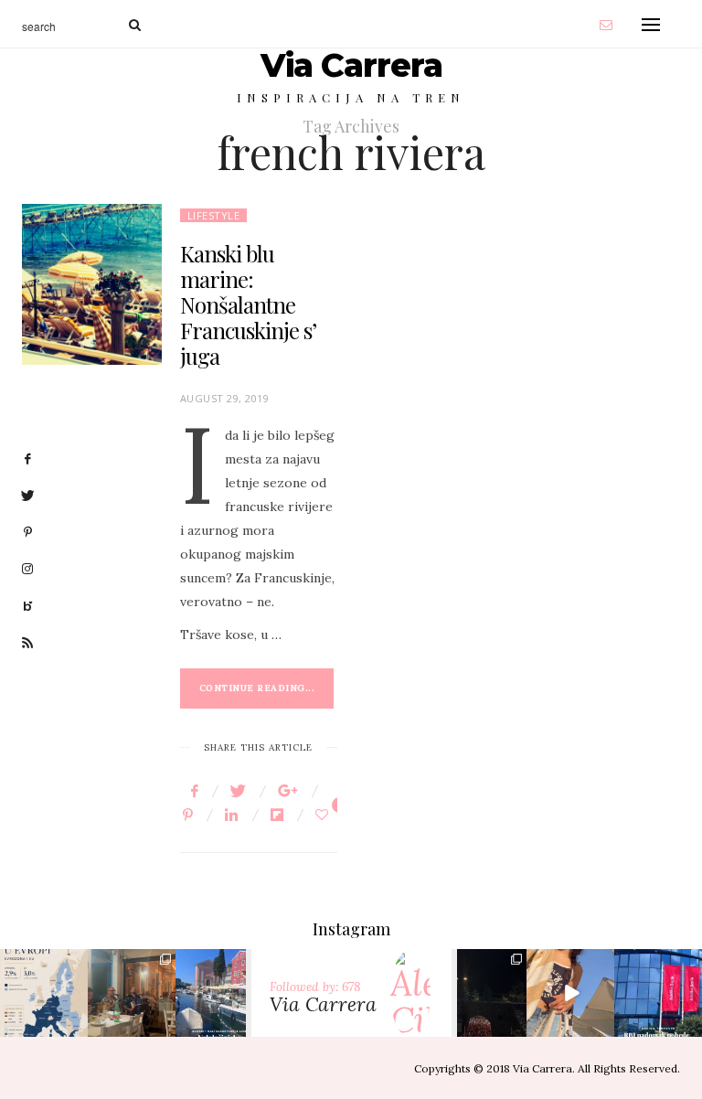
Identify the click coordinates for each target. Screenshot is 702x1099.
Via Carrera (351, 65)
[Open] (44, 993)
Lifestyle (213, 215)
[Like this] (324, 814)
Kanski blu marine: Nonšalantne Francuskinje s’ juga (248, 304)
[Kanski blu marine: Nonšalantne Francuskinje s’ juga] (92, 284)
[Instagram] (71, 1019)
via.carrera (44, 977)
